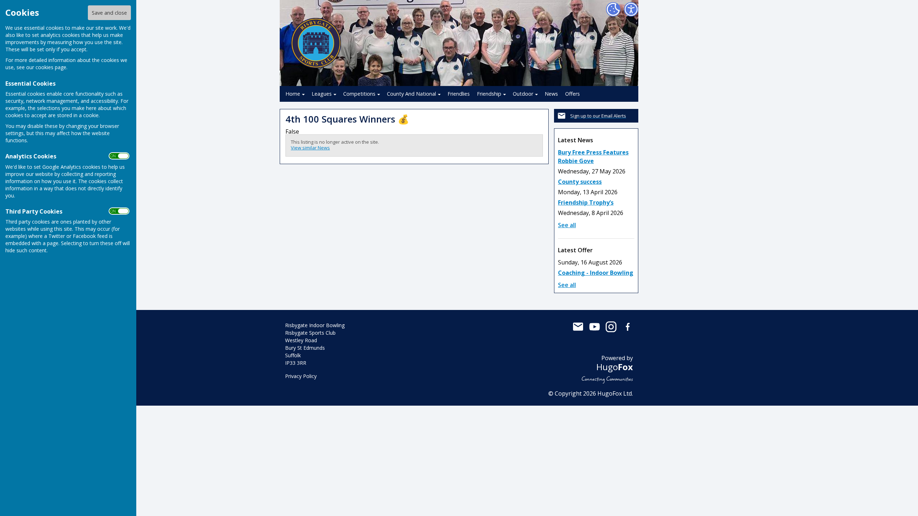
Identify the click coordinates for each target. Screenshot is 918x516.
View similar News (310, 147)
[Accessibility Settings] (631, 9)
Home (292, 93)
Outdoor (523, 93)
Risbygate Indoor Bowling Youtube (594, 326)
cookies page (51, 67)
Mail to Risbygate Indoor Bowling (578, 326)
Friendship (489, 93)
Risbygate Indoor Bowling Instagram (611, 326)
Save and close (109, 12)
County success (580, 182)
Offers (572, 93)
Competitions (359, 93)
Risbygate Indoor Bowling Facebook (627, 326)
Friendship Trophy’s (586, 202)
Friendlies (459, 93)
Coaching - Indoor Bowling (595, 273)
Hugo (614, 367)
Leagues (322, 93)
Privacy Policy (301, 376)
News (551, 93)
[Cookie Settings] (613, 9)
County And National (411, 93)
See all (567, 225)
